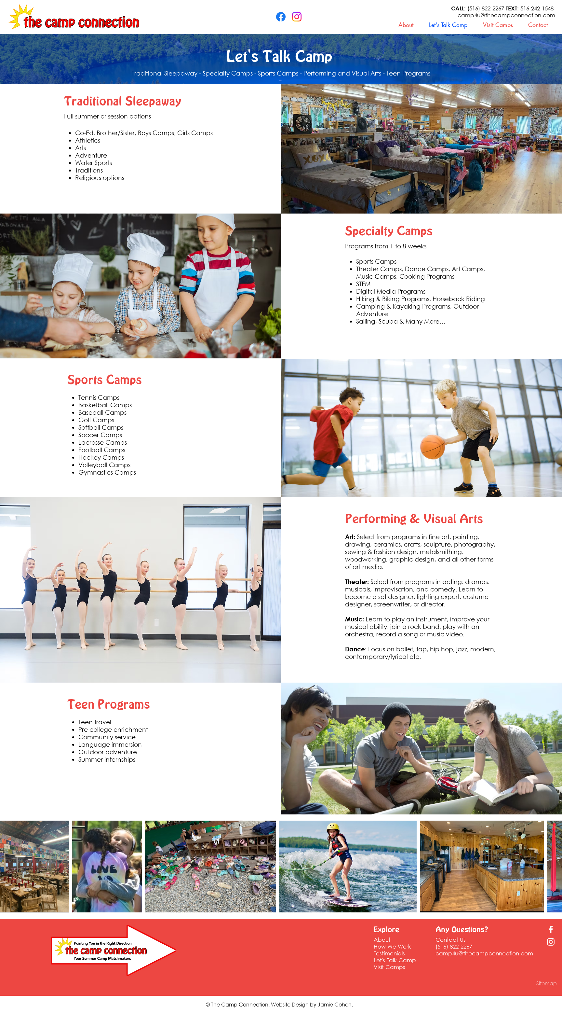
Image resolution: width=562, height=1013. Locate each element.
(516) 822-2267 (478, 8)
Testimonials (389, 953)
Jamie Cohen (335, 1004)
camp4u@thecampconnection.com (506, 15)
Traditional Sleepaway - (167, 73)
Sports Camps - (280, 73)
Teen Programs (408, 73)
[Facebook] (280, 16)
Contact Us (450, 939)
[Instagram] (296, 16)
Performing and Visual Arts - (344, 73)
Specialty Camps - (230, 73)
